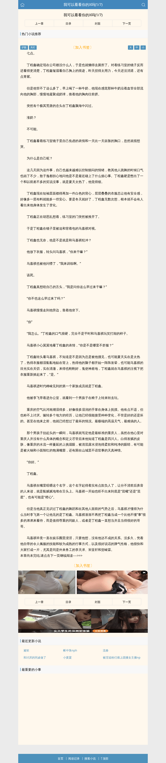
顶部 (105, 758)
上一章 (39, 23)
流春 (106, 650)
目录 (68, 23)
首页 (60, 758)
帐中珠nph (70, 650)
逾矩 (26, 650)
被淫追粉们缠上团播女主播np (121, 657)
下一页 (126, 23)
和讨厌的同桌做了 (34, 657)
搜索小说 (90, 758)
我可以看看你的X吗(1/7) (83, 4)
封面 (97, 23)
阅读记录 (74, 758)
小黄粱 (67, 657)
